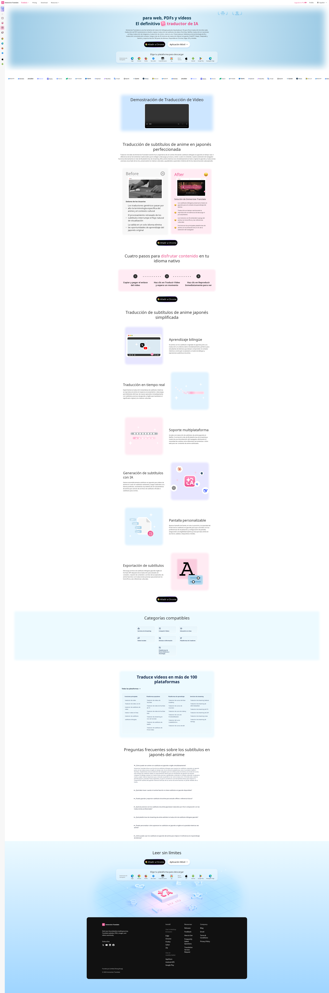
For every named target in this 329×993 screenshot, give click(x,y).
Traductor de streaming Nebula (199, 700)
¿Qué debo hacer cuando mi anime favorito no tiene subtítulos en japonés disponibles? (163, 790)
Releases (187, 928)
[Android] (2, 64)
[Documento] (2, 23)
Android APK (170, 962)
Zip (167, 948)
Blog (201, 928)
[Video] (2, 27)
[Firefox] (2, 48)
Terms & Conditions (204, 936)
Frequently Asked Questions (188, 941)
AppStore (169, 959)
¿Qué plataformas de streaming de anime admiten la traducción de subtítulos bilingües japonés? (166, 817)
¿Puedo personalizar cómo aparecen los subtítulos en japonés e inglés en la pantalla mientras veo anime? (166, 826)
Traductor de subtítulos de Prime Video (154, 729)
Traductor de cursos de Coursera (175, 707)
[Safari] (2, 53)
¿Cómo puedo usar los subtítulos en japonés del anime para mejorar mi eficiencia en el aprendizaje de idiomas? (167, 837)
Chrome (168, 939)
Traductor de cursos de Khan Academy (177, 701)
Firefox (168, 942)
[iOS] (2, 59)
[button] (25, 2)
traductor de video (130, 700)
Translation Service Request (188, 949)
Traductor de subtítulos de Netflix (154, 723)
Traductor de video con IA (132, 704)
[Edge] (2, 43)
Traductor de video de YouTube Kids (156, 712)
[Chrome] (2, 38)
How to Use (188, 935)
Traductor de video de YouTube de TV (156, 707)
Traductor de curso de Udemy (177, 711)
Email (202, 932)
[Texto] (2, 18)
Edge (167, 936)
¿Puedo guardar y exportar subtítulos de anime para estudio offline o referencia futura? (163, 798)
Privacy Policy (205, 941)
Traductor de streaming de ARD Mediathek (198, 705)
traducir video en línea (131, 712)
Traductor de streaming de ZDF (199, 712)
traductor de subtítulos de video (132, 708)
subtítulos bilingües (131, 719)
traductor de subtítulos (131, 716)
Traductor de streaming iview (199, 716)
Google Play (170, 965)
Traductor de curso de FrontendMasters (175, 716)
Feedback (187, 932)
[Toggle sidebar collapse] (2, 14)
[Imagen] (2, 32)
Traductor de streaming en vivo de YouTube (154, 718)
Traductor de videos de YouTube (153, 701)
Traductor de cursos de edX (177, 725)
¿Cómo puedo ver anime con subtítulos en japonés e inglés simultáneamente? (160, 765)
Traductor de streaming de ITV (199, 709)
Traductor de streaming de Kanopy (198, 720)
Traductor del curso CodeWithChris (174, 721)
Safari (168, 945)
